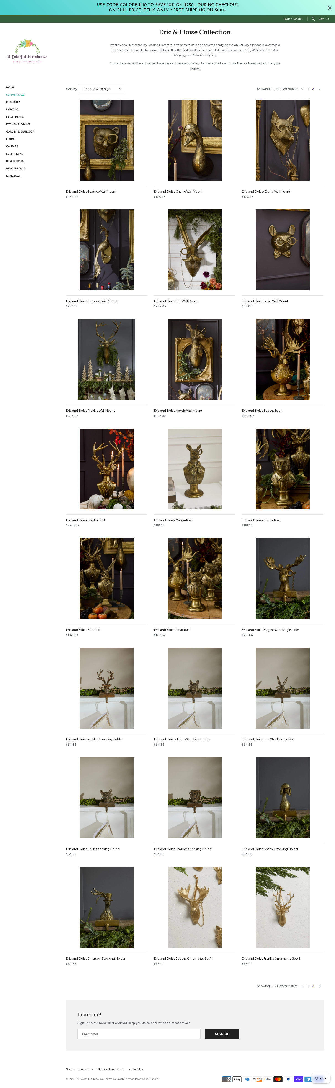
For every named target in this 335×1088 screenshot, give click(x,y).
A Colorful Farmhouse (90, 1078)
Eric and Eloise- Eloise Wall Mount (266, 191)
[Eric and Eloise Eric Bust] (106, 578)
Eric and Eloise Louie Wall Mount (265, 301)
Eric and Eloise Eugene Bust (262, 411)
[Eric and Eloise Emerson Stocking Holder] (106, 907)
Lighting (12, 109)
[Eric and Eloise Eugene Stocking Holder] (282, 578)
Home (10, 87)
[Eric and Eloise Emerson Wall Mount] (106, 249)
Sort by (71, 89)
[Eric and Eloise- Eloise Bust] (282, 469)
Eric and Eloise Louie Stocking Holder (93, 849)
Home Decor (15, 117)
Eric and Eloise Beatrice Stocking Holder (183, 849)
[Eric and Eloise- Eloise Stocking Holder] (194, 688)
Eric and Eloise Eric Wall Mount (176, 301)
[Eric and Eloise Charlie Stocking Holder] (282, 797)
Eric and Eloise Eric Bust (83, 630)
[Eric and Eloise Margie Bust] (194, 469)
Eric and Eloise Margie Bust (173, 520)
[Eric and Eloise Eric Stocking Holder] (282, 688)
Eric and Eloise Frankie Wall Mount (90, 411)
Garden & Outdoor (20, 131)
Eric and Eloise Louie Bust (172, 630)
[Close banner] (330, 8)
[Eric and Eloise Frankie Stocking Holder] (106, 688)
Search (70, 1069)
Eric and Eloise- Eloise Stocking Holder (182, 739)
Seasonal (13, 176)
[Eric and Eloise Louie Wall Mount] (282, 249)
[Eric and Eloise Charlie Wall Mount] (194, 140)
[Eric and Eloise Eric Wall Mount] (194, 249)
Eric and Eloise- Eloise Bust (261, 520)
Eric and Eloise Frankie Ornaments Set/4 (271, 958)
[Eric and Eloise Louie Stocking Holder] (106, 797)
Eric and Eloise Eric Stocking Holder (268, 739)
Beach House (15, 161)
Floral (11, 139)
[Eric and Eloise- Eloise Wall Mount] (282, 140)
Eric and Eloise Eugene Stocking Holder (270, 630)
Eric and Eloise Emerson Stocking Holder (95, 958)
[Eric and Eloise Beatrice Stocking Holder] (194, 797)
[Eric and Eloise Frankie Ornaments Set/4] (282, 907)
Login (287, 18)
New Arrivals (16, 168)
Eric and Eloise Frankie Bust (85, 520)
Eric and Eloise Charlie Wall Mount (178, 191)
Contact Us (86, 1069)
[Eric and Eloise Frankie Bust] (106, 469)
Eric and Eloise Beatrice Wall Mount (91, 191)
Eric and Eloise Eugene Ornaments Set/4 (183, 958)
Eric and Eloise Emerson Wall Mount (92, 301)
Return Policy (135, 1069)
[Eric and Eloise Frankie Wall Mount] (106, 359)
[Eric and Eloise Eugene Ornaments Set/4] (194, 907)
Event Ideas (14, 154)
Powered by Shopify (147, 1078)
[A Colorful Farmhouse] (27, 51)
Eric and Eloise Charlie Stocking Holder (270, 849)
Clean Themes (125, 1078)
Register (297, 18)
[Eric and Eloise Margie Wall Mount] (194, 359)
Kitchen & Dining (18, 124)
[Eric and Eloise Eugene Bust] (282, 359)
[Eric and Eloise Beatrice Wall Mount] (106, 140)
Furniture (13, 102)
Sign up (222, 1034)
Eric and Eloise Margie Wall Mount (178, 411)
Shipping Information (110, 1069)
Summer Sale (15, 95)
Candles (12, 146)
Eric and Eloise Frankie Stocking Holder (94, 739)
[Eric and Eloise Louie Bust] (194, 578)
